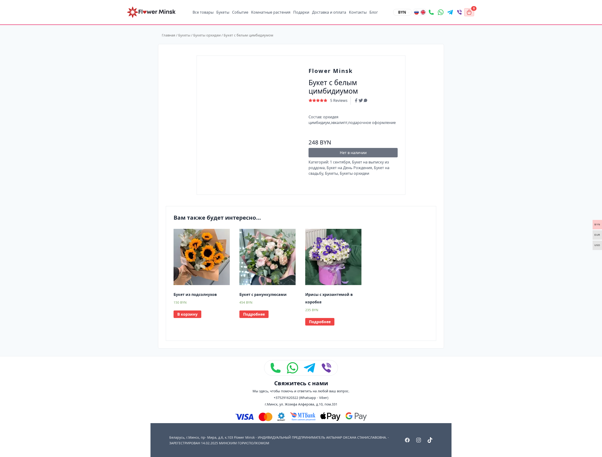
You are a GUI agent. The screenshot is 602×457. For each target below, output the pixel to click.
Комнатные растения (270, 12)
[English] (423, 12)
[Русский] (416, 12)
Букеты (222, 12)
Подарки (301, 12)
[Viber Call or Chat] (459, 12)
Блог (373, 12)
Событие (240, 12)
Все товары (203, 12)
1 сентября (340, 162)
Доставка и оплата (329, 12)
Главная (168, 35)
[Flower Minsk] (151, 12)
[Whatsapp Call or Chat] (440, 12)
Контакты (358, 12)
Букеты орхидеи (207, 35)
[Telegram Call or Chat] (450, 12)
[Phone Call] (431, 12)
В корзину (187, 314)
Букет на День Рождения (349, 167)
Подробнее (254, 314)
